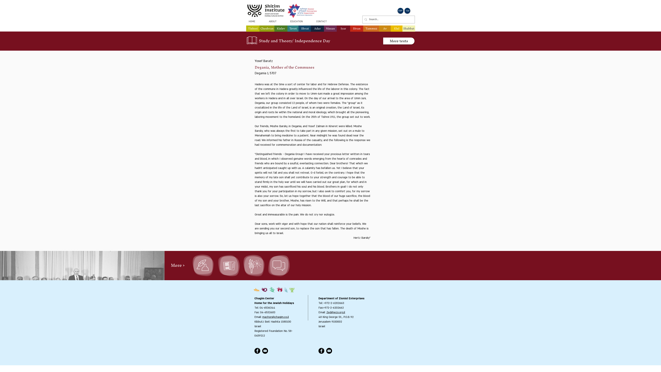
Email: (322, 312)
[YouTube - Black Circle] (265, 351)
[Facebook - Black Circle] (257, 351)
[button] (267, 28)
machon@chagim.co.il (275, 317)
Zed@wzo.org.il (335, 312)
